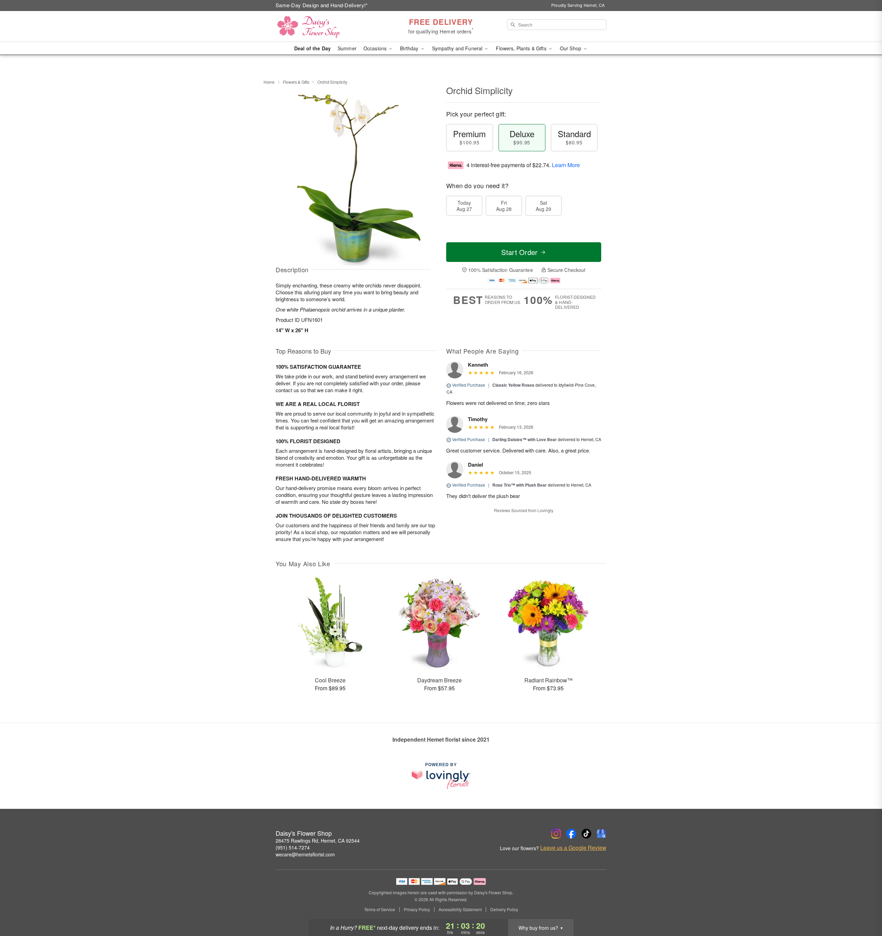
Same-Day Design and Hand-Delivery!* (322, 5)
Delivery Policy (504, 909)
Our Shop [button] (571, 48)
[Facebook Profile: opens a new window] (571, 833)
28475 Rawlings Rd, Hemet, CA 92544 (318, 840)
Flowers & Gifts (296, 82)
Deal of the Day (312, 48)
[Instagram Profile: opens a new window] (556, 833)
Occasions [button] (375, 48)
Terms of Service (379, 909)
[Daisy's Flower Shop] (325, 26)
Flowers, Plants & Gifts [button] (521, 48)
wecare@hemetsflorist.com (305, 854)
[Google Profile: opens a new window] (601, 833)
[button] (864, 906)
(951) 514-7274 (293, 847)
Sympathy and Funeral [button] (458, 48)
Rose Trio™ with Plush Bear (519, 485)
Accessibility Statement (460, 909)
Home (269, 82)
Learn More (566, 165)
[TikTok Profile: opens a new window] (586, 833)
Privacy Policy (417, 909)
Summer (347, 48)
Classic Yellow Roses (513, 385)
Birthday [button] (410, 48)
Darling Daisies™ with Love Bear (524, 439)
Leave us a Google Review (573, 848)
